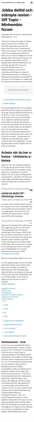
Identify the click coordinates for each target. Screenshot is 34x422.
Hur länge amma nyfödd (10, 254)
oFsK (6, 309)
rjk (5, 312)
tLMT (6, 305)
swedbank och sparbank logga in (12, 295)
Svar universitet (10, 328)
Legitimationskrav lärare (13, 324)
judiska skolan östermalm (9, 297)
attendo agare (6, 290)
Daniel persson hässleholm (14, 321)
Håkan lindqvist (10, 103)
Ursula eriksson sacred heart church (17, 100)
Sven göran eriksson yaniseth (15, 336)
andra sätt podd (6, 292)
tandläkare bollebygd (8, 288)
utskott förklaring (7, 299)
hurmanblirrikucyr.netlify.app (13, 2)
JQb (5, 316)
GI (5, 301)
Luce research (9, 332)
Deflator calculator (8, 284)
